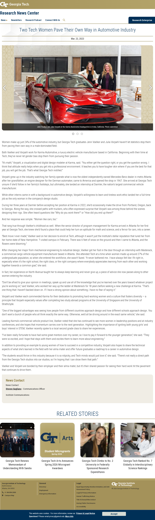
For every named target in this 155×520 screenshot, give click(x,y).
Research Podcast (33, 20)
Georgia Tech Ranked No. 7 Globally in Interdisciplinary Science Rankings (137, 464)
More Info (69, 516)
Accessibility (81, 507)
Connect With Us (52, 20)
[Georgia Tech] (123, 483)
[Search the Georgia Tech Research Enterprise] (64, 20)
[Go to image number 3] (82, 134)
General (42, 483)
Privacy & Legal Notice (85, 513)
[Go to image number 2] (77, 134)
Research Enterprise (142, 20)
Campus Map (9, 495)
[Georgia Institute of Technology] (77, 4)
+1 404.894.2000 (10, 492)
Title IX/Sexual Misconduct (86, 500)
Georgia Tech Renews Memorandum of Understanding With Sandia (17, 464)
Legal (78, 483)
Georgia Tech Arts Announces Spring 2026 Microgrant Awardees (57, 464)
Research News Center (19, 13)
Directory (42, 487)
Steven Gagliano (13, 388)
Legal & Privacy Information (86, 493)
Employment (43, 490)
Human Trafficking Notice (85, 496)
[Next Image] (150, 87)
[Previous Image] (5, 87)
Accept (114, 513)
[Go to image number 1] (73, 134)
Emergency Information (47, 494)
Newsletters (16, 20)
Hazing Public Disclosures (85, 503)
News (3, 20)
